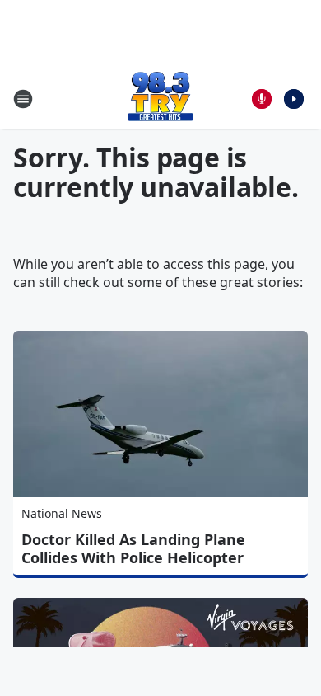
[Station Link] (160, 98)
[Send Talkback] (262, 99)
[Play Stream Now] (294, 99)
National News (61, 513)
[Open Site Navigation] (23, 99)
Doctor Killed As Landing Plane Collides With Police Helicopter (133, 548)
